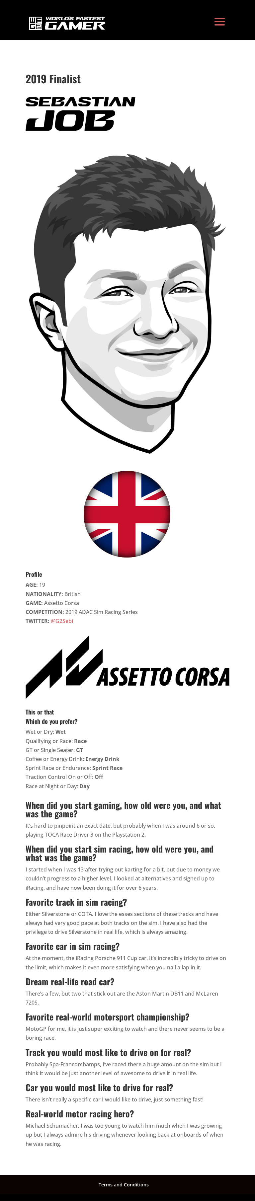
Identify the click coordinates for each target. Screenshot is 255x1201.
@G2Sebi (62, 621)
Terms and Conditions (124, 1184)
